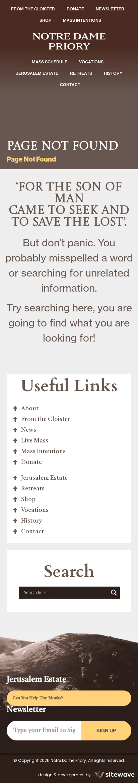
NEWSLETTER (110, 8)
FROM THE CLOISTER (33, 8)
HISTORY (113, 73)
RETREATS (81, 73)
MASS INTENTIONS (82, 20)
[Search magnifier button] (114, 592)
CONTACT (70, 84)
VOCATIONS (91, 61)
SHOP (45, 20)
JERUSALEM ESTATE (37, 73)
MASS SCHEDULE (49, 61)
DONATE (75, 8)
